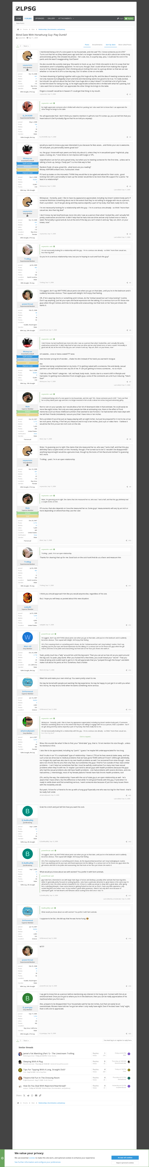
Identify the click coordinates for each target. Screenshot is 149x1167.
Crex (24, 1072)
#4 (130, 234)
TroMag (42, 282)
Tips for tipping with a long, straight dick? (44, 1069)
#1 (130, 94)
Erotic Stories (52, 1056)
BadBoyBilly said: (47, 908)
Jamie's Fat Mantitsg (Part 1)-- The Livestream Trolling (48, 1053)
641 (36, 76)
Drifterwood (44, 709)
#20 (130, 1034)
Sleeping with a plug (33, 1061)
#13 (130, 670)
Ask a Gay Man (41, 1072)
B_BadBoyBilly (44, 841)
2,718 (35, 655)
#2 (130, 137)
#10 (130, 540)
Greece (34, 710)
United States (32, 431)
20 (36, 829)
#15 (130, 795)
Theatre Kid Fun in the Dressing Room (41, 1077)
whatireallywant (45, 795)
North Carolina (32, 277)
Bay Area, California (30, 1028)
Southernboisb (121, 1087)
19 (36, 424)
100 (36, 124)
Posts (87, 45)
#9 (130, 487)
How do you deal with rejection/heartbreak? (44, 1085)
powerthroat (44, 330)
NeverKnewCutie (28, 1064)
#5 (130, 283)
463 (36, 267)
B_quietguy (43, 1033)
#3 (130, 186)
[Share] (127, 94)
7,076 (35, 616)
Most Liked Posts (124, 45)
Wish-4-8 (42, 670)
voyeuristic (21, 38)
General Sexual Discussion (59, 1064)
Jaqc (124, 1055)
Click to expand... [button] (85, 737)
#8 (130, 439)
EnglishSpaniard (28, 1080)
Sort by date (110, 45)
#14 (130, 709)
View (35, 434)
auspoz (25, 1088)
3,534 (35, 740)
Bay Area (34, 86)
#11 (130, 586)
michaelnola (122, 1079)
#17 (130, 896)
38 (36, 313)
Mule (41, 439)
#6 (130, 330)
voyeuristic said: (47, 103)
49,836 (35, 180)
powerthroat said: (47, 634)
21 (36, 79)
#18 (130, 939)
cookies (32, 1158)
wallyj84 (42, 625)
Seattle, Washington (30, 325)
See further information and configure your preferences (38, 1162)
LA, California (32, 665)
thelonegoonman (29, 1056)
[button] (73, 18)
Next (25, 46)
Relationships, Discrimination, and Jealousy (56, 1088)
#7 (130, 382)
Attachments (97, 45)
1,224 (35, 1016)
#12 (130, 625)
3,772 (35, 422)
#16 (130, 842)
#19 (130, 986)
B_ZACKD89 (43, 137)
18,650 (35, 700)
